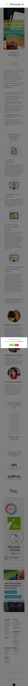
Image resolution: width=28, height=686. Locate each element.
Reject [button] (16, 345)
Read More (20, 341)
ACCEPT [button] (11, 345)
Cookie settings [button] (14, 343)
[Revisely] (13, 5)
